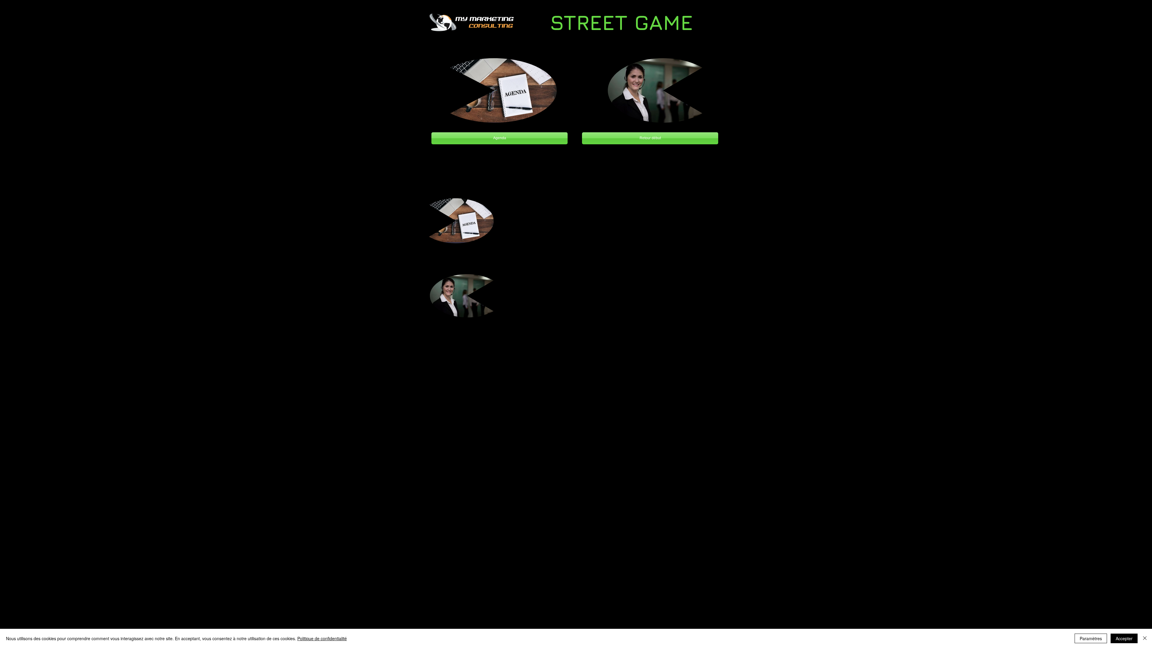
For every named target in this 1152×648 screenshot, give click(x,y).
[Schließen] (1144, 638)
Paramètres (1091, 638)
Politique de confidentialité (322, 638)
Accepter (1124, 638)
